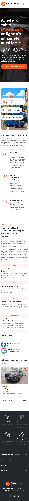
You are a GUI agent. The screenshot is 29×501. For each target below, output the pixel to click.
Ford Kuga (5, 389)
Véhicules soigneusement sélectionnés (15, 177)
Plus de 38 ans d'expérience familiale (17, 154)
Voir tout (4, 363)
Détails (24, 400)
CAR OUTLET (20, 488)
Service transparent (16, 200)
